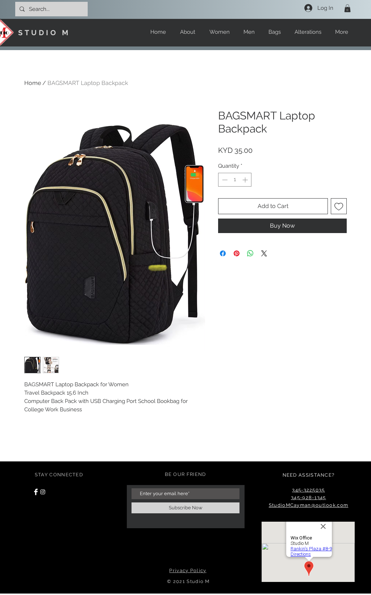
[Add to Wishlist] (339, 206)
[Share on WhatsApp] (250, 253)
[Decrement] (224, 180)
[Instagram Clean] (42, 492)
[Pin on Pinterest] (236, 253)
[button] (347, 8)
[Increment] (246, 180)
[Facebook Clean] (36, 492)
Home (32, 83)
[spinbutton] (235, 180)
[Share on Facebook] (222, 253)
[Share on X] (264, 253)
